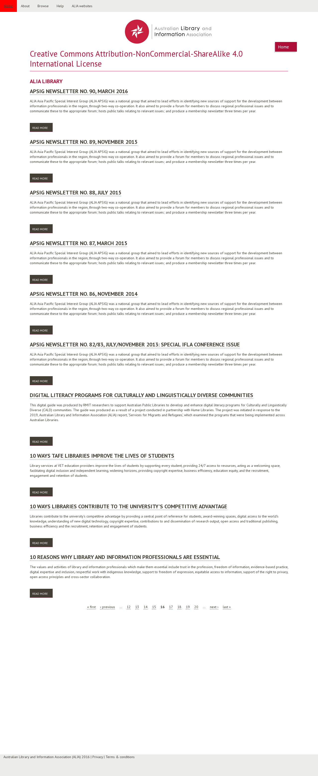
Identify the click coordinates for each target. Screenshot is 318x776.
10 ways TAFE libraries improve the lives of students (102, 455)
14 (146, 607)
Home (8, 6)
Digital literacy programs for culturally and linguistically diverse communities (141, 395)
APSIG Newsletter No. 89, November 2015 (83, 141)
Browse (43, 6)
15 (154, 607)
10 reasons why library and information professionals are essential (125, 557)
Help (60, 6)
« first (91, 607)
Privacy (97, 757)
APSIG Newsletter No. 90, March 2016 (79, 91)
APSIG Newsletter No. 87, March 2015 (78, 243)
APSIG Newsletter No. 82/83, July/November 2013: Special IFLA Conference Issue (135, 344)
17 (171, 607)
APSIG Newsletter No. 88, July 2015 (75, 192)
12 (129, 607)
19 (188, 607)
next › (214, 607)
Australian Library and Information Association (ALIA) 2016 (46, 757)
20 (196, 607)
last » (227, 607)
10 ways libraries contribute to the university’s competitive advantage (128, 506)
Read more (42, 128)
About (25, 6)
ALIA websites (82, 6)
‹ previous (107, 607)
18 (179, 607)
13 (137, 607)
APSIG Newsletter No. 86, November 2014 (83, 293)
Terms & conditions (120, 757)
